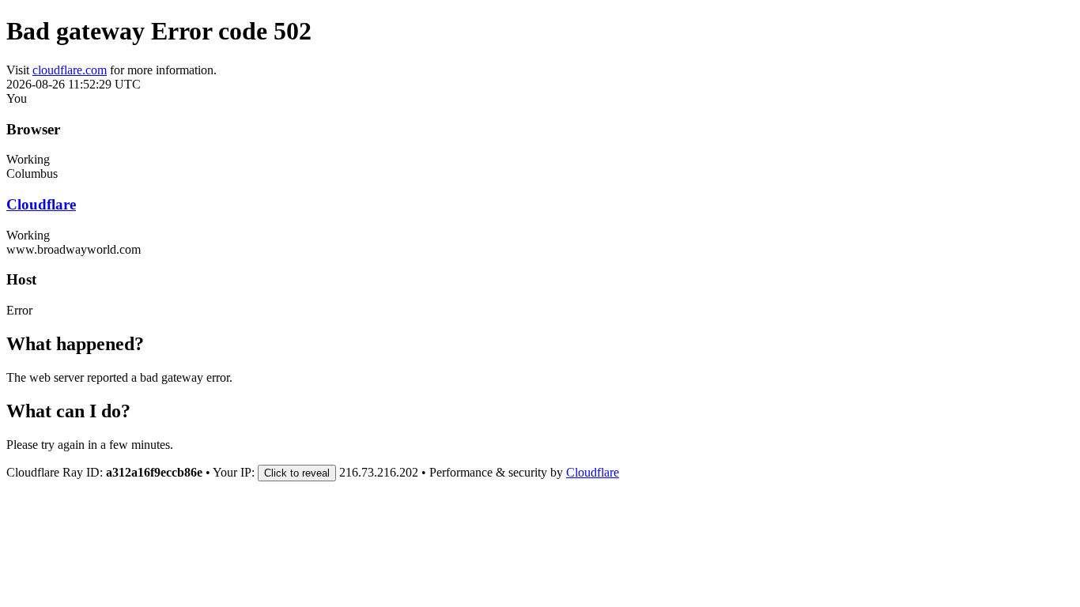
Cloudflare (41, 204)
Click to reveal (297, 473)
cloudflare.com (69, 70)
